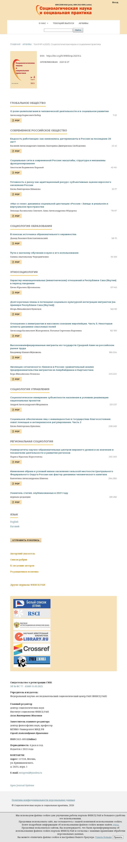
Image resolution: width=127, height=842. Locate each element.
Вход (115, 2)
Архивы (83, 23)
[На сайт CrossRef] (31, 654)
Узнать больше (103, 837)
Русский (14, 526)
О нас (42, 23)
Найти (78, 30)
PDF (17, 120)
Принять (118, 837)
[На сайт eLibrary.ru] (31, 641)
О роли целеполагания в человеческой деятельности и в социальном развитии (59, 111)
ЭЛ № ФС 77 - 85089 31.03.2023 (26, 686)
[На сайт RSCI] (31, 617)
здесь (116, 824)
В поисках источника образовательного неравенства (43, 234)
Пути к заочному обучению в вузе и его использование (44, 252)
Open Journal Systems (22, 785)
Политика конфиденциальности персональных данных (43, 800)
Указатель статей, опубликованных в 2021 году (39, 493)
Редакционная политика (24, 571)
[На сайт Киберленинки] (31, 666)
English (14, 521)
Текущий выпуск (63, 23)
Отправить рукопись (25, 540)
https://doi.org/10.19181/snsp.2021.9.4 (63, 56)
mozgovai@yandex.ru (30, 772)
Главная (15, 44)
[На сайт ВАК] (31, 629)
